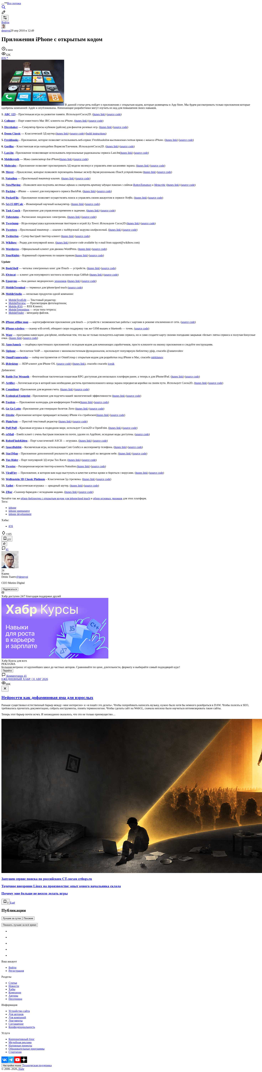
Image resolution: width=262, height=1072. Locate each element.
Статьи (13, 982)
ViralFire (11, 472)
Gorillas (9, 146)
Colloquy (9, 120)
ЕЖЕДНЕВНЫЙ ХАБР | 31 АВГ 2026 (24, 679)
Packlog (10, 191)
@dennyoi (22, 576)
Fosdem (10, 402)
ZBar (9, 492)
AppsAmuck (13, 344)
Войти (12, 967)
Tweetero (11, 229)
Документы (16, 1020)
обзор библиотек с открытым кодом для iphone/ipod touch (55, 498)
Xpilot (9, 485)
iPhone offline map (17, 322)
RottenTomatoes (142, 184)
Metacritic (160, 184)
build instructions (96, 133)
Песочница (15, 998)
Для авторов (16, 1014)
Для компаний (17, 1017)
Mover (10, 172)
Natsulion (11, 178)
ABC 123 (10, 114)
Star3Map (12, 453)
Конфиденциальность (22, 1027)
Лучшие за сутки (12, 918)
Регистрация (16, 970)
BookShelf (12, 268)
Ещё (12, 902)
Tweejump (12, 223)
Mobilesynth (11, 159)
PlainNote (12, 421)
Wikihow (11, 242)
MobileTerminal (15, 287)
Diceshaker (11, 127)
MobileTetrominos (19, 309)
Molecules (10, 165)
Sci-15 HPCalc (14, 204)
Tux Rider (12, 459)
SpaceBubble (14, 447)
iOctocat (11, 274)
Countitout (12, 389)
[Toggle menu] (2, 4)
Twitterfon (12, 236)
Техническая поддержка (37, 1065)
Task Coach (13, 210)
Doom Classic (12, 133)
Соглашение (16, 1023)
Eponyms (11, 281)
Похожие (28, 918)
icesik (111, 363)
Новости (14, 986)
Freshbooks (11, 139)
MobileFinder (16, 312)
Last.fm (9, 152)
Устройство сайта (19, 1010)
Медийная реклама (20, 1042)
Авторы (13, 995)
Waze (9, 334)
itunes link (99, 114)
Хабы (12, 989)
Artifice (10, 382)
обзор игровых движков (107, 498)
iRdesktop (12, 363)
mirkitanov (157, 357)
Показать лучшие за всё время (19, 925)
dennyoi (6, 30)
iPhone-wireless (15, 328)
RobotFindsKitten (16, 440)
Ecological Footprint (18, 395)
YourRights (12, 255)
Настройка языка (12, 1065)
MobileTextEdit (17, 299)
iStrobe (10, 415)
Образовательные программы (27, 1048)
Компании (15, 992)
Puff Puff (11, 427)
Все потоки (14, 3)
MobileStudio (14, 293)
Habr (21, 1068)
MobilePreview (17, 303)
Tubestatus (12, 216)
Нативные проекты (20, 1045)
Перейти (7, 670)
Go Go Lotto (13, 408)
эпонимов (60, 281)
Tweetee (11, 466)
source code (114, 114)
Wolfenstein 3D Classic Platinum (25, 479)
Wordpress (12, 248)
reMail (10, 434)
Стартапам (15, 1051)
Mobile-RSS (16, 306)
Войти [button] (5, 22)
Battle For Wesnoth (17, 376)
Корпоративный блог (22, 1039)
